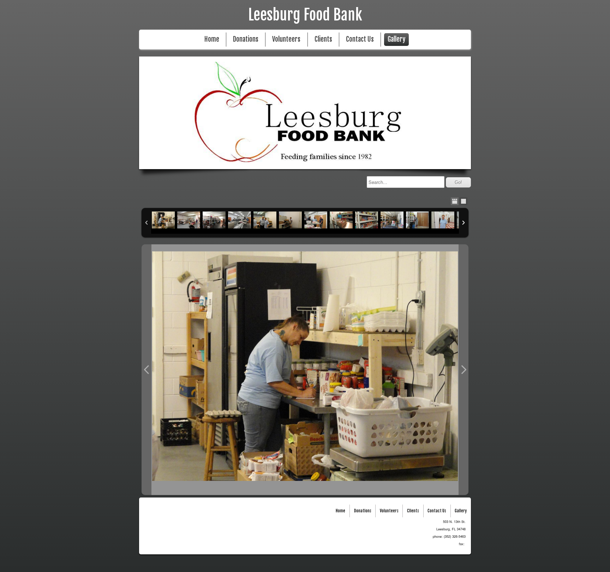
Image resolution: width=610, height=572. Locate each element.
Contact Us (360, 39)
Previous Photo (146, 369)
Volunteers (286, 39)
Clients (323, 39)
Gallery (396, 39)
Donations (245, 39)
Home (211, 39)
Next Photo (463, 369)
